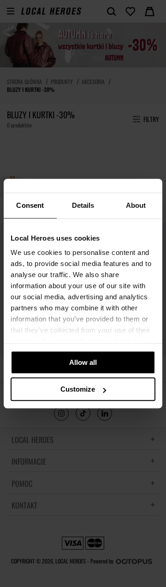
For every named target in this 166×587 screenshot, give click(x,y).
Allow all (83, 362)
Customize (77, 389)
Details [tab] (83, 205)
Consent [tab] (30, 205)
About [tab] (136, 205)
